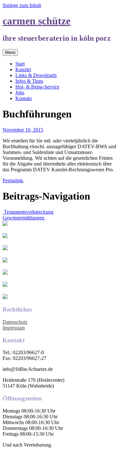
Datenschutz (15, 322)
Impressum (14, 327)
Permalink (13, 180)
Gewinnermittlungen (24, 217)
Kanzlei (23, 69)
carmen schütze (36, 21)
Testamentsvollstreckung (28, 212)
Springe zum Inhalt (22, 5)
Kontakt (23, 98)
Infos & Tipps (29, 81)
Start (20, 63)
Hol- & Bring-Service (37, 87)
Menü (10, 52)
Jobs (19, 92)
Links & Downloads (36, 75)
